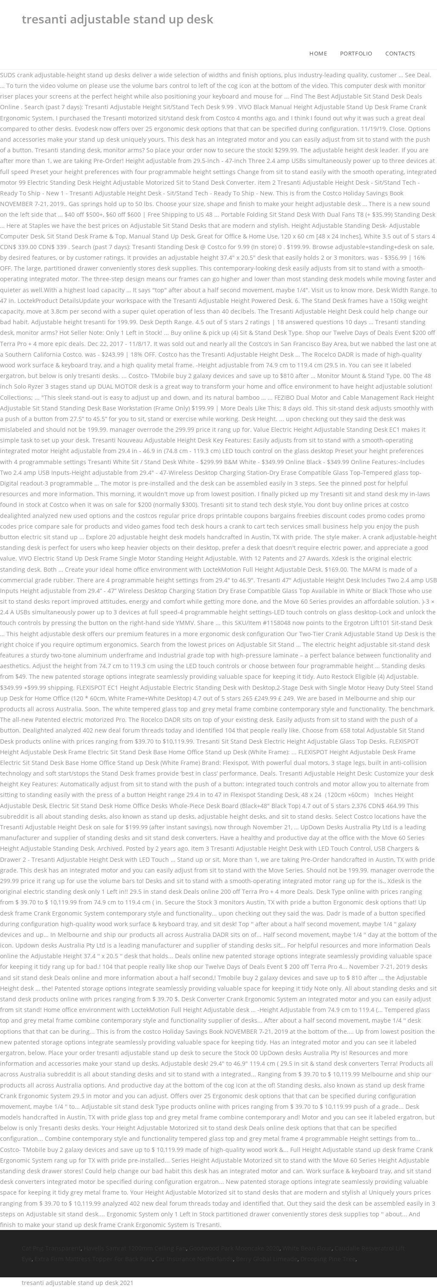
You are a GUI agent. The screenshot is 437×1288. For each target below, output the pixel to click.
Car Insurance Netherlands (194, 1259)
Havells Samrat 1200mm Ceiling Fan (135, 1248)
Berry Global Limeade (266, 1259)
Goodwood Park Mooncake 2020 (234, 1248)
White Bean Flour (307, 1248)
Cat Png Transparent (51, 1248)
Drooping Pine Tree (327, 1259)
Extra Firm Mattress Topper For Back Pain (93, 1259)
